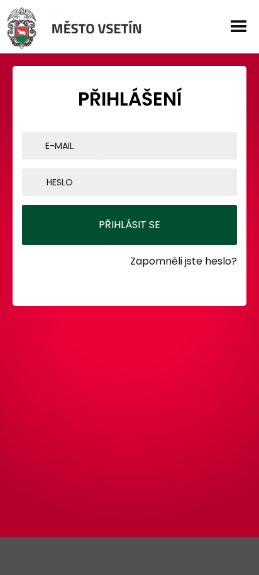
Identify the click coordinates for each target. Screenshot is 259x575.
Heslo (60, 182)
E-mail (59, 146)
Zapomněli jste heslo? (183, 261)
